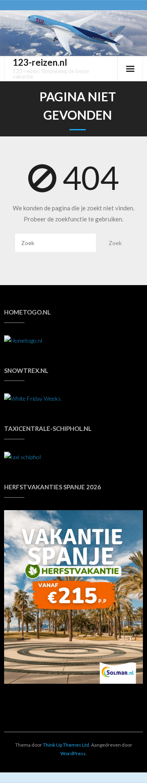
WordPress (73, 753)
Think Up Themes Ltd (66, 745)
